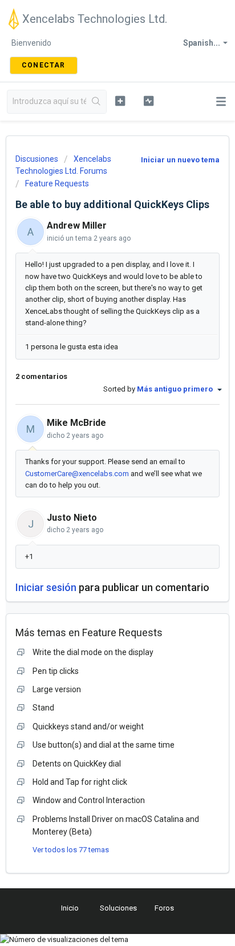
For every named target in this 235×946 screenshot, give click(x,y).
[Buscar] (96, 101)
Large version (57, 689)
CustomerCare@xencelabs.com (77, 473)
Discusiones (36, 158)
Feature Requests (57, 183)
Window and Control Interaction (89, 800)
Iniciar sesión (45, 587)
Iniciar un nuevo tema (180, 159)
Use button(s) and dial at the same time (104, 744)
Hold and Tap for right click (80, 782)
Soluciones (118, 908)
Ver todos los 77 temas (71, 849)
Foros (164, 908)
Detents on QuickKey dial (77, 763)
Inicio (70, 908)
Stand (43, 707)
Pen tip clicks (56, 671)
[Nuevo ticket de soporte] (120, 100)
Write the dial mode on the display (93, 652)
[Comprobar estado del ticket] (149, 100)
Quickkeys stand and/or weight (88, 726)
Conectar (44, 65)
